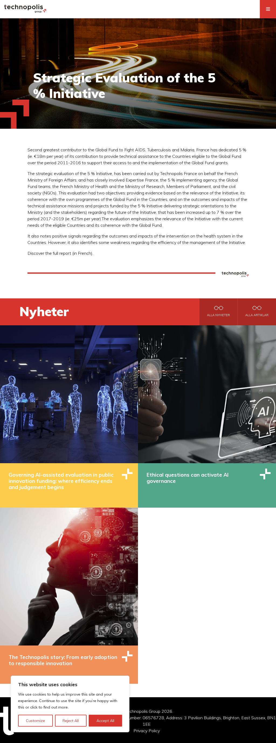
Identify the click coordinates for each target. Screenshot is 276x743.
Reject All (71, 720)
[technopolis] (25, 11)
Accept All (105, 720)
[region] (70, 704)
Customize (35, 720)
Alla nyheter (218, 315)
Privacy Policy (146, 730)
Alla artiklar (256, 315)
